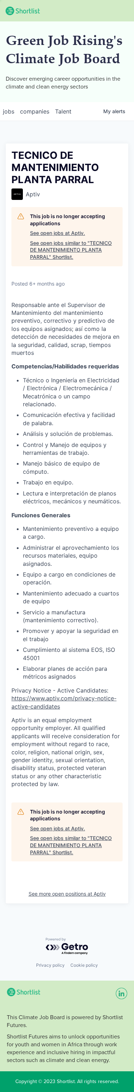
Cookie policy (84, 965)
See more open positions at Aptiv (67, 894)
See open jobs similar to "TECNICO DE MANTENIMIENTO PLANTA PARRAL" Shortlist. (71, 250)
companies (34, 111)
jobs (8, 111)
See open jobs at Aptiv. (57, 233)
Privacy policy (50, 965)
